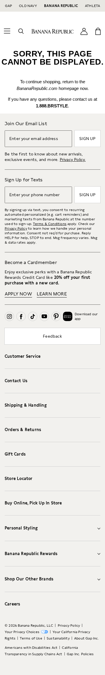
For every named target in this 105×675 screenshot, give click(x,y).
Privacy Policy (16, 228)
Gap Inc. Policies (80, 654)
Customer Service (23, 356)
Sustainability (58, 638)
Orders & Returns (23, 429)
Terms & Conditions (49, 224)
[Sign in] (84, 31)
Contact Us (16, 380)
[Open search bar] (21, 31)
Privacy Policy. (73, 159)
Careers (12, 604)
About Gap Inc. (86, 638)
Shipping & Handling (26, 405)
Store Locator (19, 478)
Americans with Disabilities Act (31, 648)
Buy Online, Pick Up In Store (33, 503)
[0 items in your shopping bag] (98, 31)
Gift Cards (15, 454)
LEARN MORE (52, 294)
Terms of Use (31, 638)
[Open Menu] (7, 31)
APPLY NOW (18, 294)
